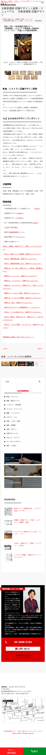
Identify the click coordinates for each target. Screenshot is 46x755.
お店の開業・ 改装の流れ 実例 (11, 471)
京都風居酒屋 (13, 232)
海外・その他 (10, 445)
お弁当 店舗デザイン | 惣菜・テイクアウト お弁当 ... (27, 544)
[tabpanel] (23, 51)
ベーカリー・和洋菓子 (13, 405)
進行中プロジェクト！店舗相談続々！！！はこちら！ (22, 307)
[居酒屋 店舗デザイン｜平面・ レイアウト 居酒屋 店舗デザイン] (8, 523)
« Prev (5, 348)
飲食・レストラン (26, 19)
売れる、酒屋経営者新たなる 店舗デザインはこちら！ (23, 263)
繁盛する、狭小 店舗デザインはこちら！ (18, 302)
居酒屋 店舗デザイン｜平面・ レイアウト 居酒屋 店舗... (27, 521)
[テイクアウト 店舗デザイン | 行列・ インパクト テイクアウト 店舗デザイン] (8, 535)
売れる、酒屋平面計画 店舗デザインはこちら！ (20, 259)
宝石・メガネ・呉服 (13, 421)
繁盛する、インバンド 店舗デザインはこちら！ (20, 276)
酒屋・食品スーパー (13, 401)
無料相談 (11, 751)
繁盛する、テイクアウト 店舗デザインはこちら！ (21, 281)
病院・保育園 (10, 425)
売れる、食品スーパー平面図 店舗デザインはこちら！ (23, 254)
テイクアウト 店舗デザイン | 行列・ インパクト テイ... (28, 533)
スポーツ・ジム (11, 417)
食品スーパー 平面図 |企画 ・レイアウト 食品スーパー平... (28, 510)
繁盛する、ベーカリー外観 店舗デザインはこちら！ (22, 293)
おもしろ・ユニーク (13, 437)
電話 (35, 751)
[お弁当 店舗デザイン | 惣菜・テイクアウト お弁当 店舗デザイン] (8, 546)
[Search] (39, 382)
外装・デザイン (11, 429)
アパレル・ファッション (14, 409)
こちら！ (21, 213)
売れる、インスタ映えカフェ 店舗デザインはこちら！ (23, 312)
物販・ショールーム (13, 413)
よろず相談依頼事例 (13, 483)
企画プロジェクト (12, 433)
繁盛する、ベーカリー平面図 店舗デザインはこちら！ (23, 298)
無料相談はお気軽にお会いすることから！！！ (18, 337)
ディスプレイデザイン (13, 441)
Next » (40, 348)
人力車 (6, 227)
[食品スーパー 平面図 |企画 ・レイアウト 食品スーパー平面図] (8, 511)
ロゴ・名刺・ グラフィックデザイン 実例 (15, 459)
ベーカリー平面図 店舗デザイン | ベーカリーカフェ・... (27, 556)
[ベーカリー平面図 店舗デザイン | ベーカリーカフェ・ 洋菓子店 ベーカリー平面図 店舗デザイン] (8, 558)
